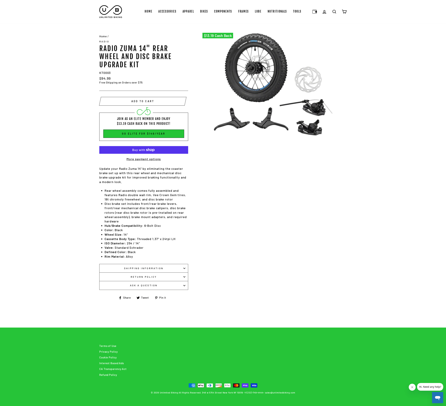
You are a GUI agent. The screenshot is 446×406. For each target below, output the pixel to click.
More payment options (143, 159)
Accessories (167, 11)
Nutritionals (277, 11)
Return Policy (144, 276)
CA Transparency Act (113, 368)
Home (148, 11)
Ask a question (143, 285)
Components (223, 11)
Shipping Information (143, 268)
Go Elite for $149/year (143, 133)
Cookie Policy (108, 357)
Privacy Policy (108, 351)
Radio (104, 41)
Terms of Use (107, 345)
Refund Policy (108, 374)
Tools (297, 11)
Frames (243, 11)
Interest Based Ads (111, 363)
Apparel (188, 11)
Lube (258, 11)
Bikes (204, 11)
